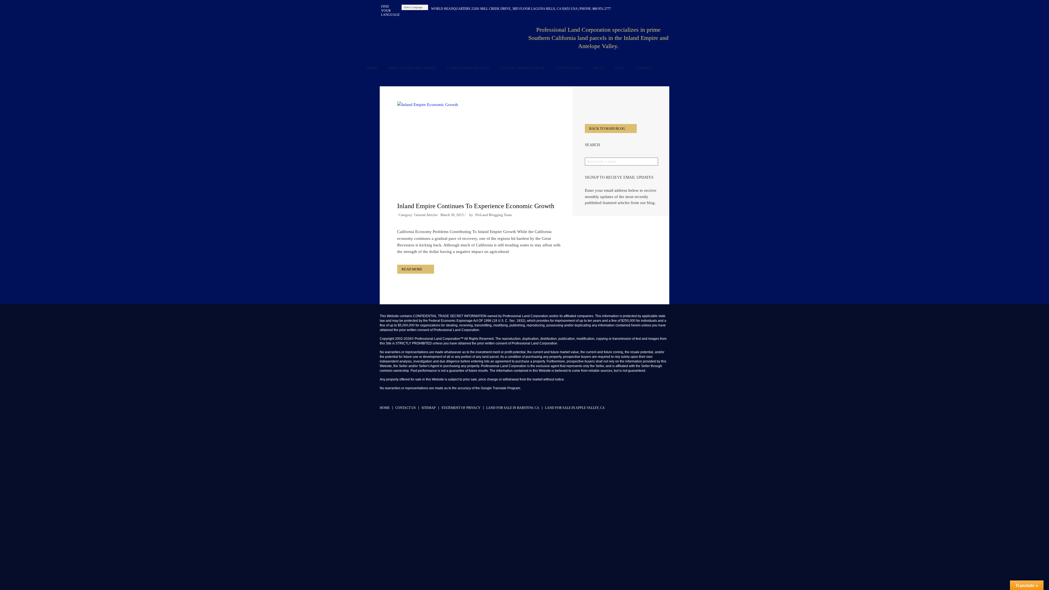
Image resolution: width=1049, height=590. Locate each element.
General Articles (426, 215)
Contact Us (405, 407)
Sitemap (429, 407)
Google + (665, 9)
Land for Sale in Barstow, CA (512, 407)
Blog (620, 68)
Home (372, 68)
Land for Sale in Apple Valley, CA (575, 407)
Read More (412, 269)
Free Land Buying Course (412, 68)
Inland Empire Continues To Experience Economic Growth (475, 206)
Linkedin (639, 9)
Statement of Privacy (461, 407)
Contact (643, 68)
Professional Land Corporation (450, 39)
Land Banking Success (468, 68)
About (599, 68)
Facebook (630, 9)
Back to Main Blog (607, 128)
